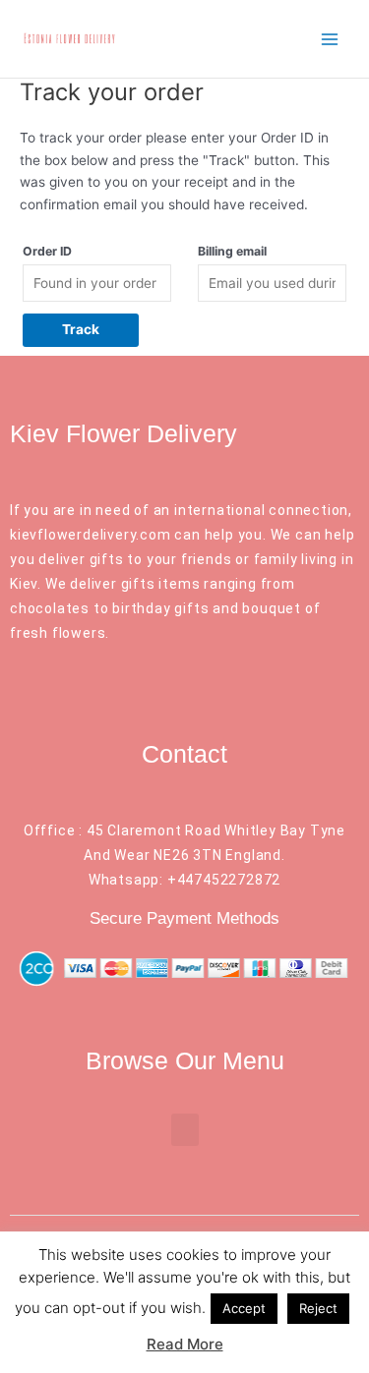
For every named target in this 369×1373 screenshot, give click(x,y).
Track (80, 329)
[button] (185, 1130)
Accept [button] (244, 1308)
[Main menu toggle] (330, 39)
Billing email (232, 251)
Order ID (47, 251)
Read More (185, 1344)
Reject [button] (318, 1308)
